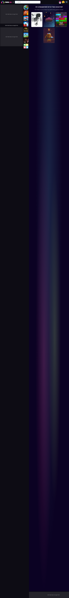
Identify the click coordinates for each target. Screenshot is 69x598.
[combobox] (28, 2)
